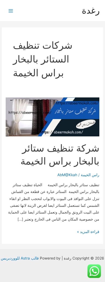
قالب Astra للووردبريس (20, 258)
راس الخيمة (90, 175)
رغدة (91, 10)
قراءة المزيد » (88, 232)
